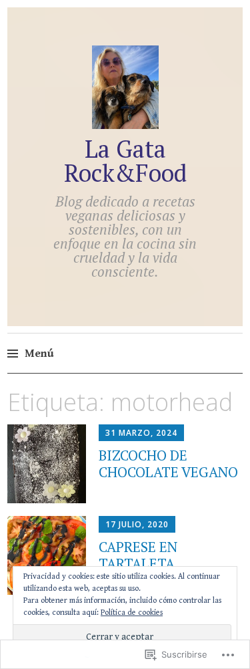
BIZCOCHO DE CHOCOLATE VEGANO (168, 463)
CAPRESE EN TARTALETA (138, 555)
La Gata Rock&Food (125, 160)
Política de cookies (132, 612)
